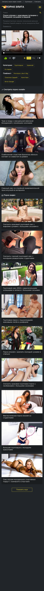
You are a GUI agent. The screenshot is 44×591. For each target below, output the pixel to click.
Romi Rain (25, 77)
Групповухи (18, 65)
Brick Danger (9, 81)
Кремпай (30, 65)
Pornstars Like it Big (21, 73)
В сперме (8, 69)
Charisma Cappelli (11, 77)
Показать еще (22, 489)
